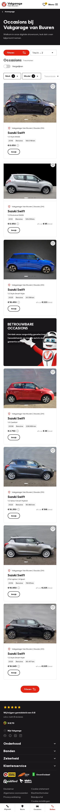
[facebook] (4, 735)
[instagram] (15, 735)
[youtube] (10, 735)
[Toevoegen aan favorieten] (53, 86)
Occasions (37, 809)
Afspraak (7, 809)
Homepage (9, 12)
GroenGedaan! (43, 774)
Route (22, 809)
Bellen (52, 809)
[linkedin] (20, 735)
